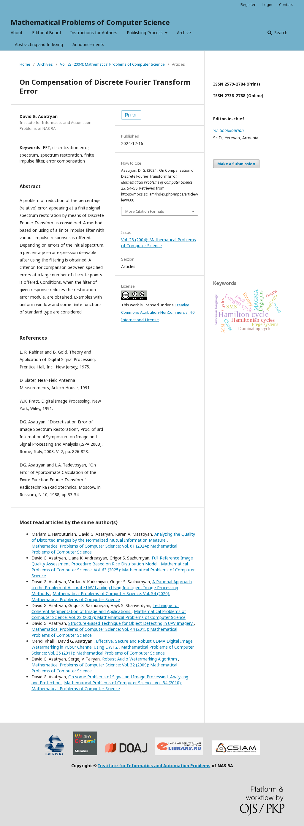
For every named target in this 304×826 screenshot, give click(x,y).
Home (25, 64)
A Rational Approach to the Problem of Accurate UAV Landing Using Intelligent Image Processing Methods (111, 587)
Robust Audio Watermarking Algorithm (140, 659)
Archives (45, 64)
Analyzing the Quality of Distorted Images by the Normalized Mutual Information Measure (113, 537)
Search (280, 32)
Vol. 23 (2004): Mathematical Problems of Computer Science (112, 64)
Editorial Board (46, 32)
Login (267, 4)
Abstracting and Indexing (39, 44)
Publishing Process (145, 32)
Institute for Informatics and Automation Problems (154, 765)
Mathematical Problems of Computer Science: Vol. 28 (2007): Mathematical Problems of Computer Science (108, 614)
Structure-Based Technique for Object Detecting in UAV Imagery (131, 623)
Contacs (286, 4)
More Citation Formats (144, 211)
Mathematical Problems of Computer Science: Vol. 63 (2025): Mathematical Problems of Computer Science (113, 569)
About (17, 32)
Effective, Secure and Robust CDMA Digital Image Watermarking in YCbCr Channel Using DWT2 (112, 644)
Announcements (88, 44)
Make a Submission (236, 163)
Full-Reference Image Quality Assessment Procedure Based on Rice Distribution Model (112, 561)
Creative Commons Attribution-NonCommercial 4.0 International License (157, 312)
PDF (133, 115)
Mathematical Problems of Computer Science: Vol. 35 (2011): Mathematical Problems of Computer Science (112, 650)
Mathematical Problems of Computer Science (90, 22)
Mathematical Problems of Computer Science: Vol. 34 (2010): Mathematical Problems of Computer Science (106, 685)
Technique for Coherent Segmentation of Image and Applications (105, 608)
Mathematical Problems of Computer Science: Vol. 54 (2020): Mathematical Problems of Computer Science (100, 596)
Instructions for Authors (93, 32)
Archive (184, 32)
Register (248, 4)
